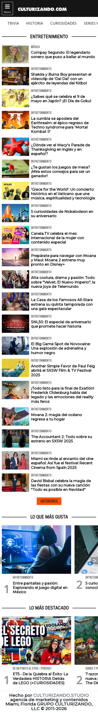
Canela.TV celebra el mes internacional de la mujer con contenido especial (57, 237)
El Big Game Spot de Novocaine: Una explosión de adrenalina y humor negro (60, 348)
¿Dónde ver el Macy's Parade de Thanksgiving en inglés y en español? (60, 149)
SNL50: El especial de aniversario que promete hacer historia (61, 324)
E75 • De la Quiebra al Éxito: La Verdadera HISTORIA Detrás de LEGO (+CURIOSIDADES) (40, 678)
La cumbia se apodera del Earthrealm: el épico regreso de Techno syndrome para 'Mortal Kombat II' (60, 125)
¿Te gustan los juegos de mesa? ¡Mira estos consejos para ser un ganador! (60, 171)
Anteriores (49, 501)
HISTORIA (34, 23)
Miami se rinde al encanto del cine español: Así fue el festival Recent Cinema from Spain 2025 (62, 463)
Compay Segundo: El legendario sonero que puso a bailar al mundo (63, 54)
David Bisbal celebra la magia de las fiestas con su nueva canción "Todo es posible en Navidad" (61, 485)
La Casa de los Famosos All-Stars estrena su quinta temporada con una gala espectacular (62, 304)
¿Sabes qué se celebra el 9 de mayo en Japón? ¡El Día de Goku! (61, 98)
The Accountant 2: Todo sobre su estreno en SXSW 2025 (61, 439)
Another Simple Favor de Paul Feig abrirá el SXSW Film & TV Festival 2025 (63, 370)
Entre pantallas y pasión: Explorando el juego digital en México (40, 587)
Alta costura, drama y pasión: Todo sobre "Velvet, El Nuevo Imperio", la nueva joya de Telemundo (63, 281)
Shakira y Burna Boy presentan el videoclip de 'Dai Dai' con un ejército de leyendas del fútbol (61, 78)
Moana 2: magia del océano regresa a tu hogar (56, 417)
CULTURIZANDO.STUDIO (61, 695)
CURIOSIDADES (63, 23)
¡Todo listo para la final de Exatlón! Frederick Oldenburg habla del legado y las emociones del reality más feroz (62, 395)
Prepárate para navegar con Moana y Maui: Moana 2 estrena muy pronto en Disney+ (63, 260)
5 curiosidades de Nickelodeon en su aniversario (62, 213)
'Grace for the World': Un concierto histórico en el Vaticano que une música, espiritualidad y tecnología (63, 193)
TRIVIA (13, 23)
